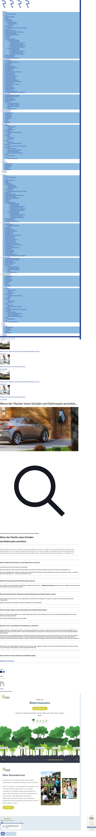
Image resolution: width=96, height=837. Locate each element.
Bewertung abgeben (39, 708)
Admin (1, 688)
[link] (14, 338)
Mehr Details (8, 807)
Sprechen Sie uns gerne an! (7, 661)
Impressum (3, 823)
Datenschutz (9, 823)
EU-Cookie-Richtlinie (18, 823)
